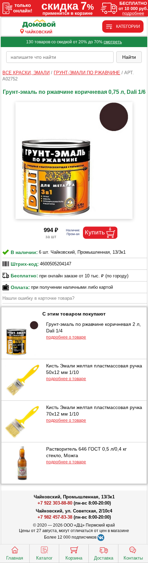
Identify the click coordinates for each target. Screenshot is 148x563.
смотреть (113, 42)
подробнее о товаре (66, 337)
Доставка (103, 558)
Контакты (133, 558)
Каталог (44, 558)
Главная (14, 558)
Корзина (73, 558)
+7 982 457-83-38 (55, 517)
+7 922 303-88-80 (55, 503)
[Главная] (38, 24)
